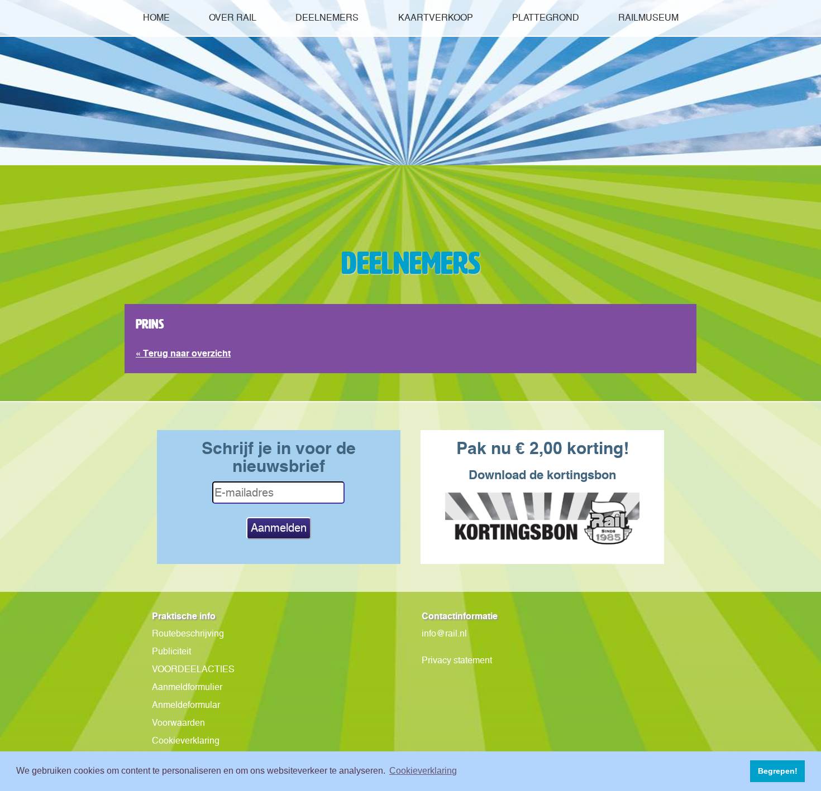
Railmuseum (648, 17)
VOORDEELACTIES (193, 669)
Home (156, 17)
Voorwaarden (178, 722)
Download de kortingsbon (542, 475)
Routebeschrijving (188, 633)
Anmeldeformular (186, 705)
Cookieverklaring (185, 740)
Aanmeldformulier (187, 687)
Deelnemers (327, 17)
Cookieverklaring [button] (423, 770)
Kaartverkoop (435, 17)
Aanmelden (279, 527)
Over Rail (232, 17)
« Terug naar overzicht (183, 353)
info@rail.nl (444, 633)
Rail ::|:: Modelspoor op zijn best (410, 158)
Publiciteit (171, 651)
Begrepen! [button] (778, 770)
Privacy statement (457, 660)
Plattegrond (545, 17)
